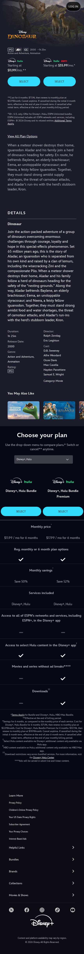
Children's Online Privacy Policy (23, 810)
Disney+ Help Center (43, 757)
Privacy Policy (15, 803)
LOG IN (73, 6)
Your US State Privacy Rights (22, 817)
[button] (42, 848)
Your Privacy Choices (18, 831)
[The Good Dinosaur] (23, 410)
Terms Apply (18, 715)
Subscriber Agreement (19, 824)
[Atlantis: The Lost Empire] (59, 410)
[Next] (77, 409)
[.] (11, 910)
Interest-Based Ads (17, 839)
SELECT (24, 81)
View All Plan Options (22, 136)
